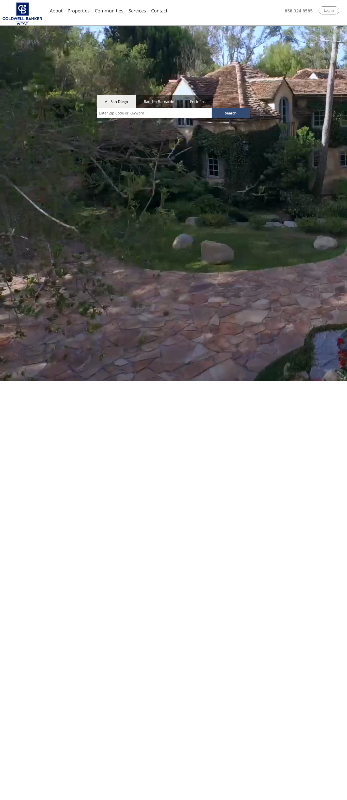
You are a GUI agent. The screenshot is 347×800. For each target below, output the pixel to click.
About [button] (56, 11)
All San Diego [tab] (116, 101)
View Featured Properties (43, 790)
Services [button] (137, 11)
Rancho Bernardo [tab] (159, 101)
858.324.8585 (299, 11)
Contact (159, 11)
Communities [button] (109, 11)
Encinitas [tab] (198, 101)
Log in (329, 10)
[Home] (22, 14)
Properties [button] (79, 11)
